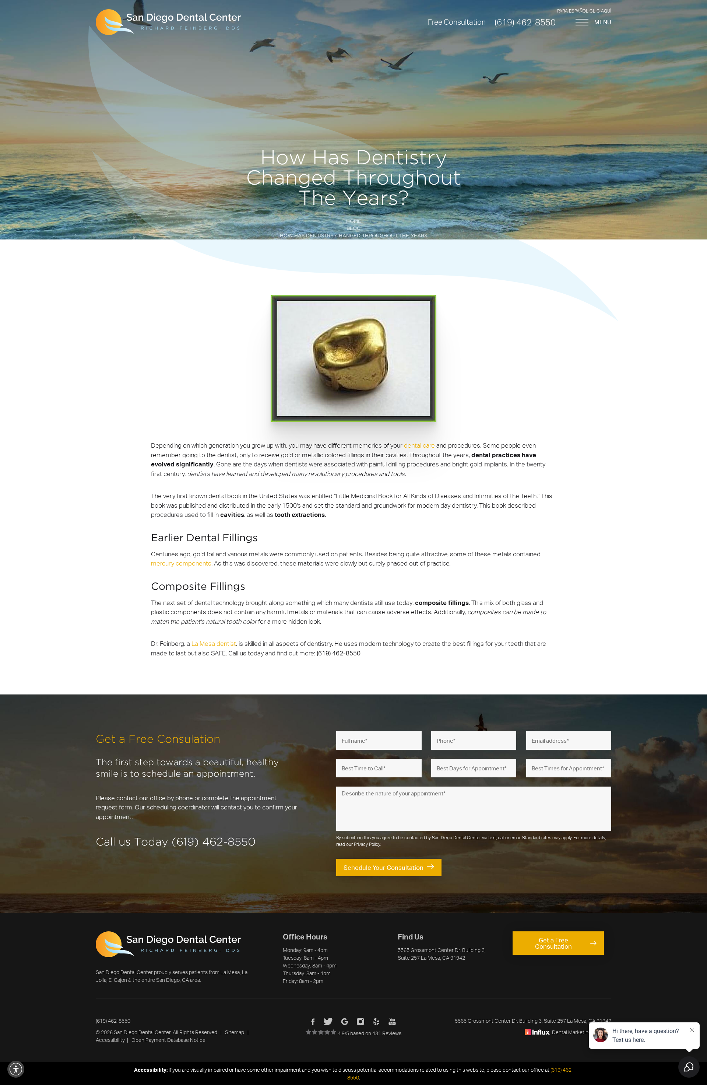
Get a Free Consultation (553, 943)
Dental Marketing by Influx (581, 1032)
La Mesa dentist (213, 643)
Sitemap (234, 1032)
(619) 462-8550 (525, 22)
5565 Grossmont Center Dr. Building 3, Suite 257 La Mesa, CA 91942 (533, 1021)
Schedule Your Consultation (383, 867)
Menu (602, 22)
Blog (353, 228)
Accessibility (110, 1040)
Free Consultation (457, 22)
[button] (15, 1069)
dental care (419, 445)
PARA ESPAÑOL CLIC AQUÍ (584, 11)
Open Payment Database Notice (168, 1040)
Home (353, 221)
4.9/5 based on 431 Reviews (369, 1033)
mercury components (181, 563)
